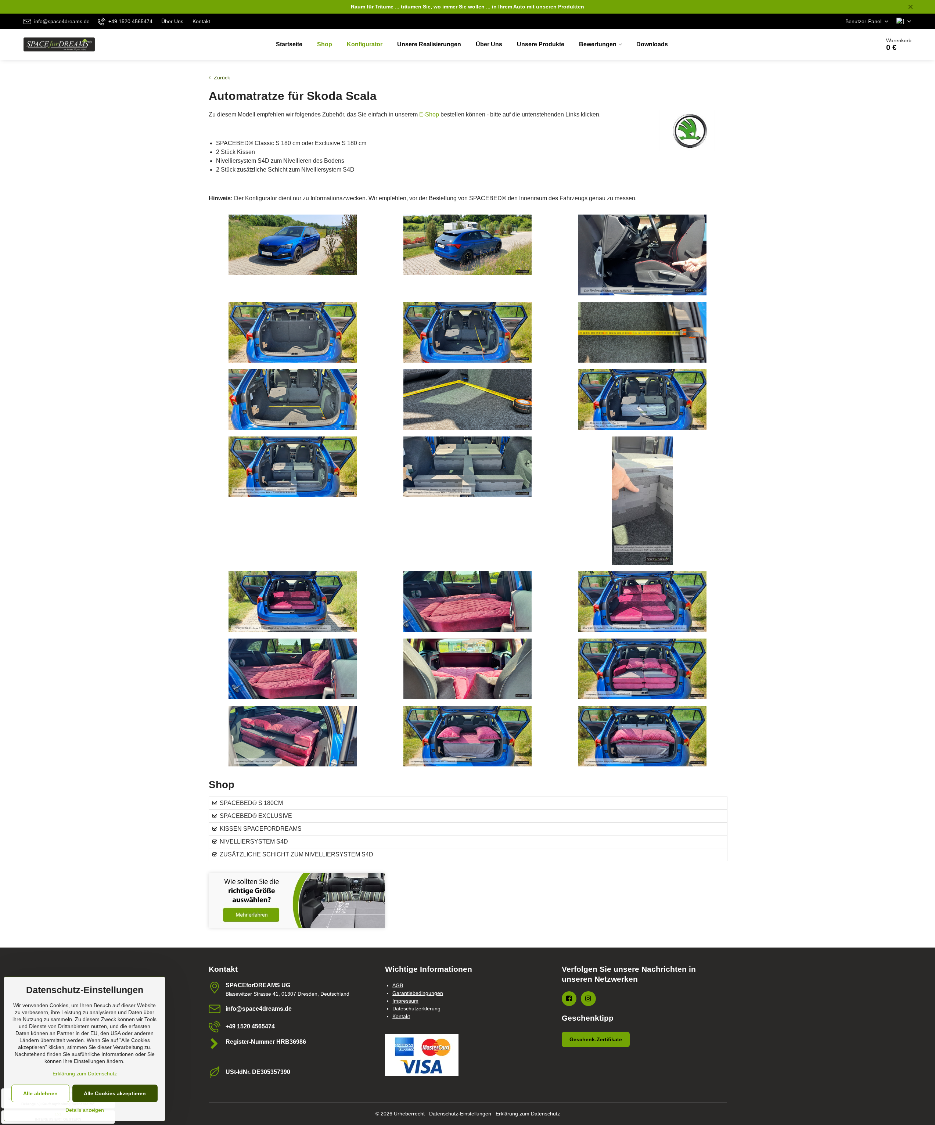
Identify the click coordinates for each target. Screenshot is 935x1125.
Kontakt (401, 1016)
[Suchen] (854, 44)
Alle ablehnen (40, 1093)
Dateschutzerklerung (416, 1008)
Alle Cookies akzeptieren (115, 1093)
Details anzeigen (84, 1110)
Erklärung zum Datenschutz (528, 1114)
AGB (397, 985)
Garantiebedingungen (417, 993)
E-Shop (429, 114)
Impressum (405, 1001)
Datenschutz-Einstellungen (460, 1114)
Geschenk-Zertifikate (595, 1039)
